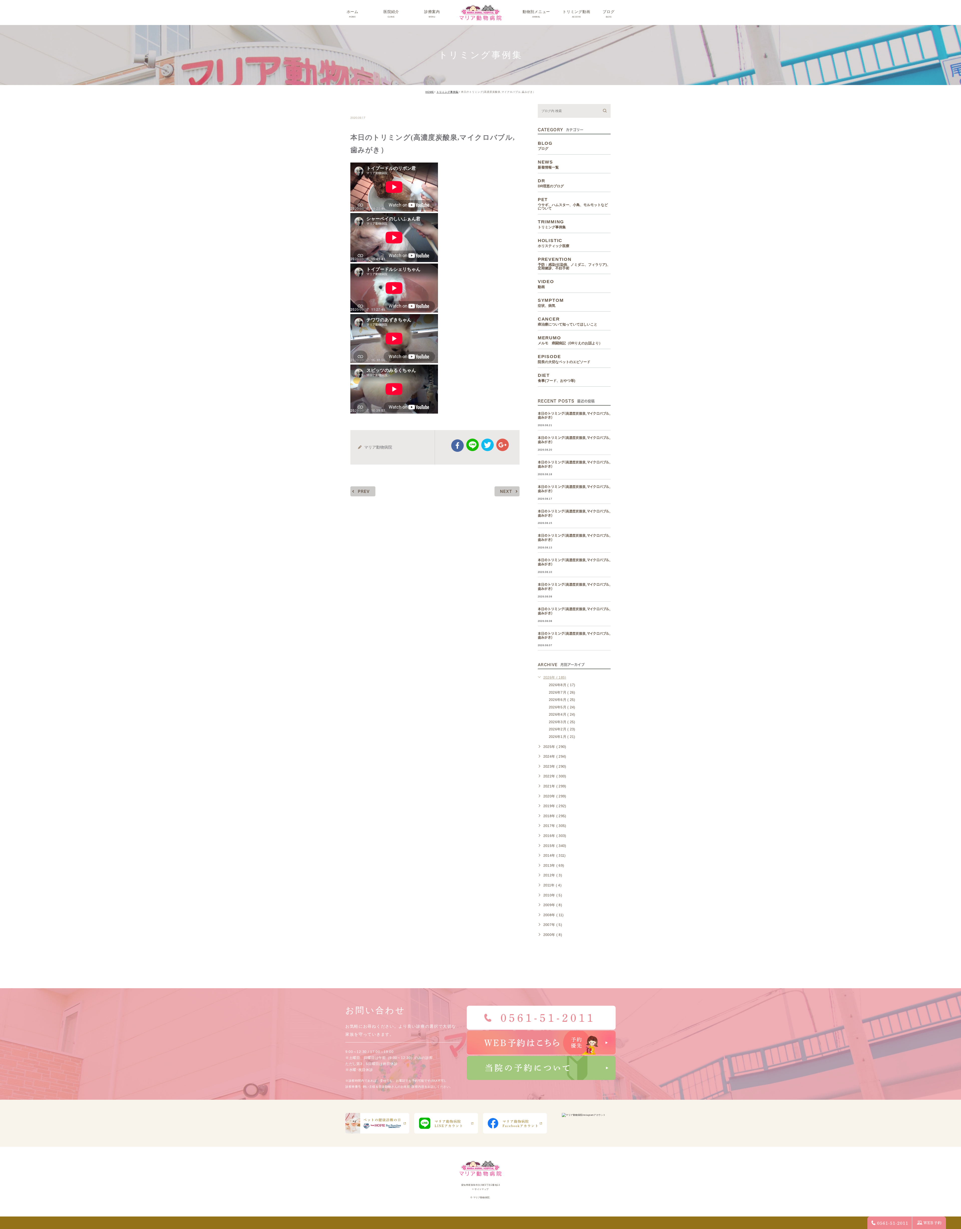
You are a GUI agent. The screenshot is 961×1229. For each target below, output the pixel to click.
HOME (429, 92)
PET (573, 203)
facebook (457, 445)
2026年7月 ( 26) (562, 692)
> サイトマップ (480, 1189)
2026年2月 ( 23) (562, 729)
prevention (574, 263)
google (502, 445)
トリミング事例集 (447, 92)
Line (472, 445)
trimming (365, 107)
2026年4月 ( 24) (562, 714)
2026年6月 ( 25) (562, 700)
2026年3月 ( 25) (562, 722)
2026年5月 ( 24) (562, 707)
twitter (487, 445)
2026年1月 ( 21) (562, 737)
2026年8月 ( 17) (562, 685)
